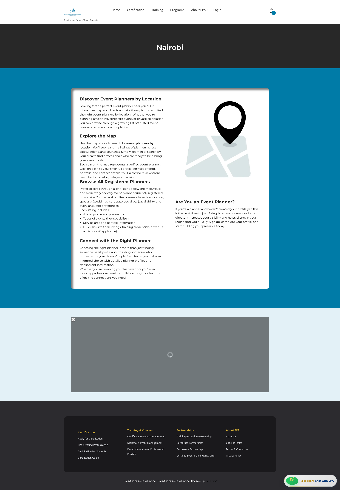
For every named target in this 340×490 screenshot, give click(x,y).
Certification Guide (88, 457)
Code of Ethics (234, 442)
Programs (177, 10)
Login (217, 10)
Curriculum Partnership (190, 449)
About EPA (198, 10)
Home (116, 10)
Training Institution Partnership (194, 436)
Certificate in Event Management (146, 436)
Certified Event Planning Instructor (196, 455)
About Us (231, 436)
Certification (135, 10)
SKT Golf (211, 481)
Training (157, 10)
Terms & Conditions (237, 449)
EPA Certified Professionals (93, 445)
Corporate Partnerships (190, 442)
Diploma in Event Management (144, 442)
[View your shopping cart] (271, 8)
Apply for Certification (90, 438)
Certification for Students (92, 451)
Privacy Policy (233, 455)
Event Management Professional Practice (145, 452)
